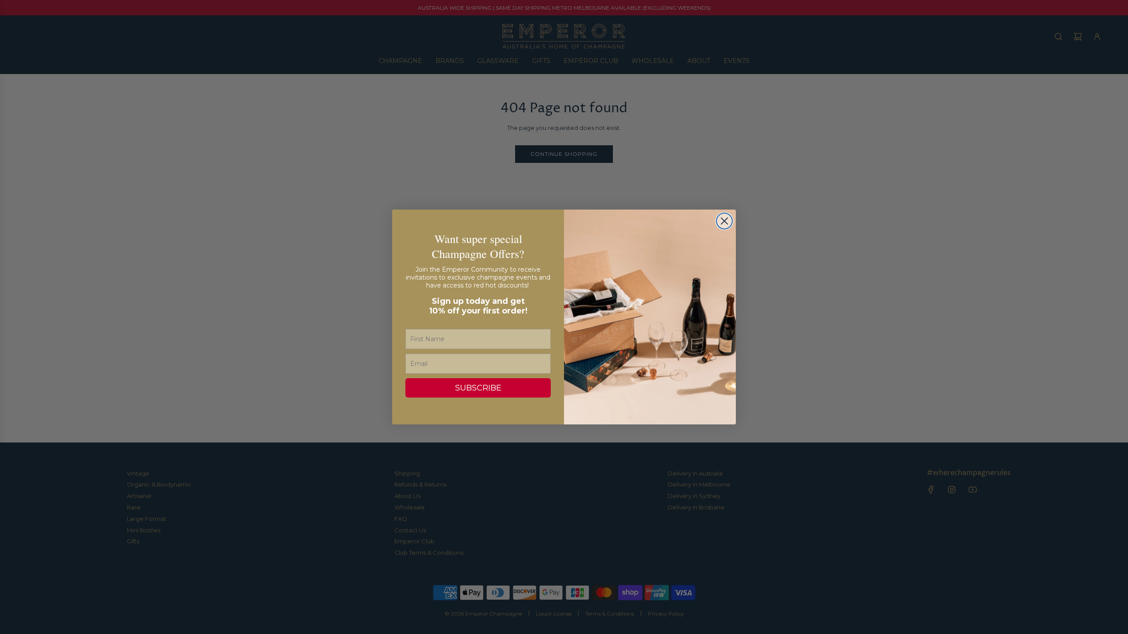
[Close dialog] (724, 221)
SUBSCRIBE (478, 388)
